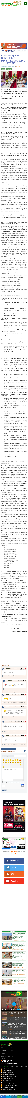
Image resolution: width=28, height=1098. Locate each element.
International (5, 1072)
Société (4, 1070)
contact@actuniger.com (11, 1063)
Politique (4, 1068)
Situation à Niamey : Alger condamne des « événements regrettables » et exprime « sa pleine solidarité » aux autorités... (18, 955)
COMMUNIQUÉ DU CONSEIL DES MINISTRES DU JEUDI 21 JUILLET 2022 (14, 59)
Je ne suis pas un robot (11, 786)
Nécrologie (9, 69)
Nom (6, 756)
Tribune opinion (6, 1074)
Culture (4, 1082)
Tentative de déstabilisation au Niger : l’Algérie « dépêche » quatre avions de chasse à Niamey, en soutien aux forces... (18, 936)
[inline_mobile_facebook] (3, 1097)
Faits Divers (5, 1087)
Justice (3, 69)
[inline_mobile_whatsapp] (19, 1097)
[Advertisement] (14, 22)
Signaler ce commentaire (19, 675)
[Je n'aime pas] (23, 668)
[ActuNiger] (12, 3)
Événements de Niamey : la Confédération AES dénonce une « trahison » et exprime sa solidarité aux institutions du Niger (18, 945)
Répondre (9, 675)
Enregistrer (5, 790)
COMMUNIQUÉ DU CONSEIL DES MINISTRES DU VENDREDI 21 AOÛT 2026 (18, 980)
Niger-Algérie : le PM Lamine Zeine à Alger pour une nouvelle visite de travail (19, 972)
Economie (5, 1078)
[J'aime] (21, 668)
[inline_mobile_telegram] (25, 1097)
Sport (4, 1080)
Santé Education (6, 1076)
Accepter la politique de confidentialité (14, 782)
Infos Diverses (6, 1089)
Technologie (5, 1083)
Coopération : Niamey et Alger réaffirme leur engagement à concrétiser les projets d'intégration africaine (18, 963)
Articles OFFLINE (7, 1085)
